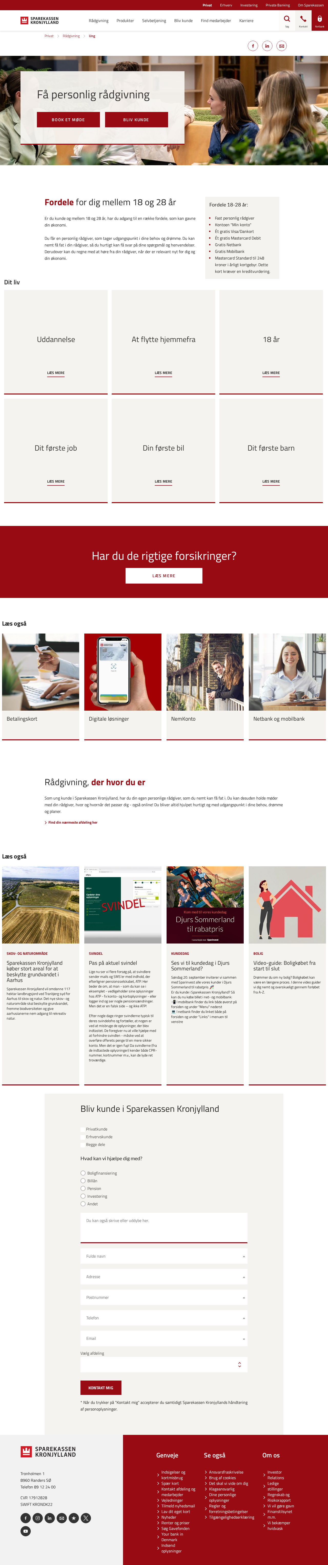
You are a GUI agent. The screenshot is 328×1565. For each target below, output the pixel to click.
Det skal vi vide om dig (228, 1483)
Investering (97, 1196)
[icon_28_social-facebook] (25, 1518)
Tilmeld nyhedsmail (178, 1506)
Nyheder (168, 1517)
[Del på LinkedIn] (267, 46)
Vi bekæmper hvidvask (279, 1525)
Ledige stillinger (275, 1486)
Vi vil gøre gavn (281, 1506)
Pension (94, 1188)
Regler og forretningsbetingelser (228, 1508)
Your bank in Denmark (172, 1536)
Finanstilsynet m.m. (280, 1514)
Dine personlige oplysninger (222, 1497)
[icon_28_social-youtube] (25, 1531)
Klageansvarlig (221, 1489)
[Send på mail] (281, 46)
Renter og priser (175, 1523)
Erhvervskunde (99, 1137)
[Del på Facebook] (253, 46)
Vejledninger (172, 1500)
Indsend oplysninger (171, 1548)
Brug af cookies (222, 1477)
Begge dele (95, 1144)
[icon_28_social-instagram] (38, 1518)
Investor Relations (276, 1474)
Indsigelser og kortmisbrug (173, 1474)
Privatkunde (96, 1129)
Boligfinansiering (102, 1173)
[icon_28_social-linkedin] (50, 1518)
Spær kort (170, 1483)
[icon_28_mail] (62, 1518)
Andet (92, 1204)
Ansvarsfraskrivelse (226, 1472)
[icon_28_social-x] (86, 1518)
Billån (92, 1181)
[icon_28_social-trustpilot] (74, 1518)
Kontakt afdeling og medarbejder (178, 1491)
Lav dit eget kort (175, 1511)
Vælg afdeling (92, 1353)
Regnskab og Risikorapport (279, 1497)
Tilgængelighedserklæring (231, 1517)
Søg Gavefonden (175, 1528)
